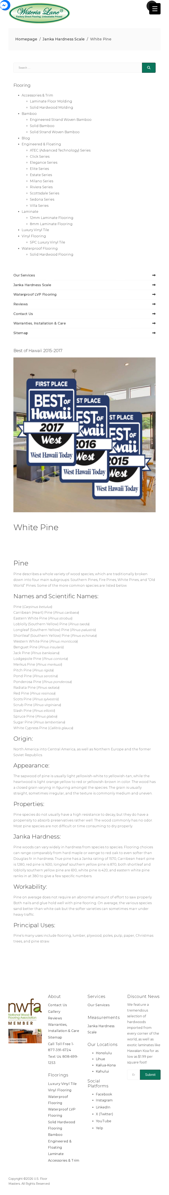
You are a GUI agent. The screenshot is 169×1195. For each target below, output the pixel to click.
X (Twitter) (104, 1114)
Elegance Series (43, 163)
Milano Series (41, 181)
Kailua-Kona (106, 1065)
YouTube (103, 1121)
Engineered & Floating (41, 144)
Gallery (54, 1012)
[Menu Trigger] (155, 8)
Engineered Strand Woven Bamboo (61, 120)
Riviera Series (41, 187)
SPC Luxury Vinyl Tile (47, 242)
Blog (26, 138)
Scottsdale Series (44, 193)
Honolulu (104, 1053)
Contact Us (23, 314)
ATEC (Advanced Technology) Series (60, 150)
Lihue (100, 1059)
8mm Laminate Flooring (51, 224)
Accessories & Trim (37, 95)
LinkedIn (103, 1107)
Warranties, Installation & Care (39, 323)
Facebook (104, 1094)
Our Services (24, 275)
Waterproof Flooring (40, 248)
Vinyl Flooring (34, 236)
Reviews (20, 304)
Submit (150, 1074)
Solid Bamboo (42, 126)
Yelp (99, 1128)
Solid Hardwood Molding (51, 107)
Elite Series (39, 169)
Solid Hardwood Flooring (51, 254)
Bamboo (29, 114)
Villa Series (39, 206)
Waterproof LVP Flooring (34, 294)
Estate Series (41, 175)
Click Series (39, 157)
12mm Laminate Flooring (51, 218)
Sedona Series (42, 199)
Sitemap (20, 333)
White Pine (36, 527)
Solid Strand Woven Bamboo (55, 132)
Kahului (102, 1071)
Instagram (104, 1100)
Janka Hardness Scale (63, 39)
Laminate (30, 212)
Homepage (26, 39)
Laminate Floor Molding (51, 101)
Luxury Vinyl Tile (35, 230)
